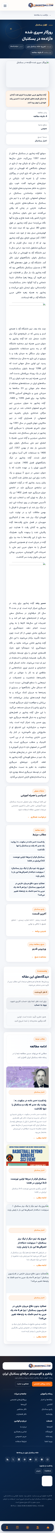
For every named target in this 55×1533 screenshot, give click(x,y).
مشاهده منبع (40, 957)
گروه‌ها (24, 1404)
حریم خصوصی (21, 1436)
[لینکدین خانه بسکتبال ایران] (19, 1459)
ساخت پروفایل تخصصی (42, 1384)
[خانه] (48, 1527)
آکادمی (49, 1404)
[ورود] (7, 1527)
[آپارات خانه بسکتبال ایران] (24, 1459)
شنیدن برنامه (40, 931)
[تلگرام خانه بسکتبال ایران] (41, 1459)
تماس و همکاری (20, 1431)
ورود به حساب (40, 1005)
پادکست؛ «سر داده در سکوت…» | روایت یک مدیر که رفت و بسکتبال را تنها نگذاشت (28, 845)
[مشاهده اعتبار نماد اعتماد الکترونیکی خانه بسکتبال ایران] (47, 1481)
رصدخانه (49, 1436)
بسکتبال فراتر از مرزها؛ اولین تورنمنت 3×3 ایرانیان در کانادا (29, 859)
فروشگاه (48, 1431)
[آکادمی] (17, 1527)
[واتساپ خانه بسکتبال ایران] (36, 1459)
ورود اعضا (48, 1441)
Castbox (48, 1471)
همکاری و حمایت (23, 1384)
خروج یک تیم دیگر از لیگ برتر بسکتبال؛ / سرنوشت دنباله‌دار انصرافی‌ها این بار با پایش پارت (28, 872)
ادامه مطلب (41, 1138)
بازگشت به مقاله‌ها (41, 15)
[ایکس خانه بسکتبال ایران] (13, 1459)
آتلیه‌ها (49, 1427)
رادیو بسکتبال (47, 1409)
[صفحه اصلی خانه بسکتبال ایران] (27, 1366)
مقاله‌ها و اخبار (46, 1399)
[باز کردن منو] (5, 6)
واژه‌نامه (49, 1414)
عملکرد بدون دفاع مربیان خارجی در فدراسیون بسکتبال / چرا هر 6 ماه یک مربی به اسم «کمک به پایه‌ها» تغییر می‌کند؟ (29, 889)
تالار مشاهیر (22, 1409)
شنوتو (38, 1471)
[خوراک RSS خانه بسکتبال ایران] (7, 1459)
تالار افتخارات (21, 1414)
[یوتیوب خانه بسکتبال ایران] (30, 1459)
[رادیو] (27, 1527)
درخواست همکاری (38, 817)
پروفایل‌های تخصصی (18, 1399)
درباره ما (23, 1427)
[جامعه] (38, 1527)
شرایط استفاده (21, 1441)
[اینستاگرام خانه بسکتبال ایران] (47, 1459)
